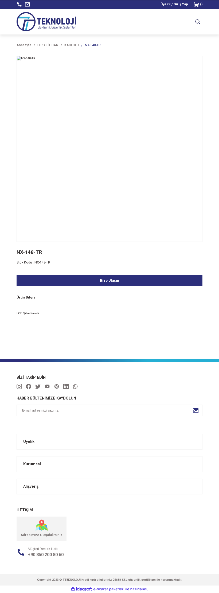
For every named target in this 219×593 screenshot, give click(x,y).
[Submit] (195, 410)
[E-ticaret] (108, 589)
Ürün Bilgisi (27, 297)
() (201, 4)
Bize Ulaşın (109, 280)
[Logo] (46, 21)
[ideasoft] (81, 589)
